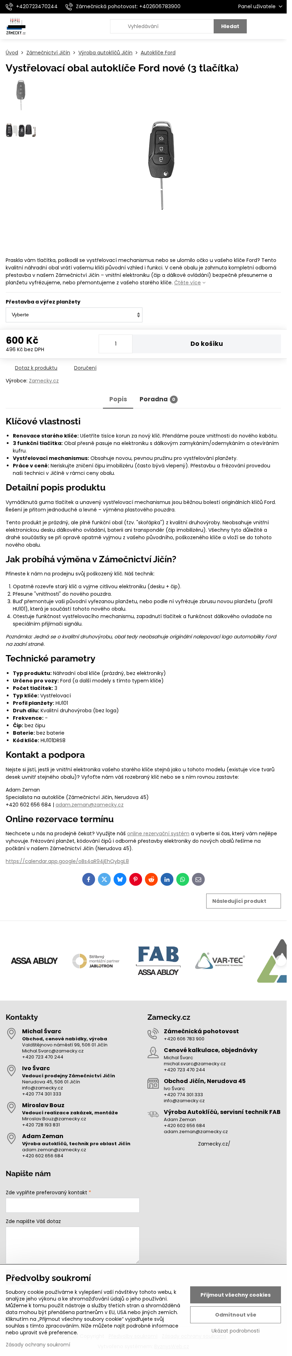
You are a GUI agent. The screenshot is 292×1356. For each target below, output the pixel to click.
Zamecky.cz (44, 380)
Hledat (230, 26)
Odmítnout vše (235, 1314)
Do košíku (207, 343)
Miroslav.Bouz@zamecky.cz (54, 1118)
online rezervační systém (158, 833)
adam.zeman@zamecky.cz (90, 804)
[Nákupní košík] (261, 26)
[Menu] (278, 26)
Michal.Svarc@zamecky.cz (53, 1050)
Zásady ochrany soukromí (38, 1344)
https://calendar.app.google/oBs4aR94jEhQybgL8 (67, 861)
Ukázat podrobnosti (236, 1331)
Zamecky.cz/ (214, 1143)
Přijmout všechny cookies (235, 1294)
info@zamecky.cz (42, 1087)
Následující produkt (239, 901)
